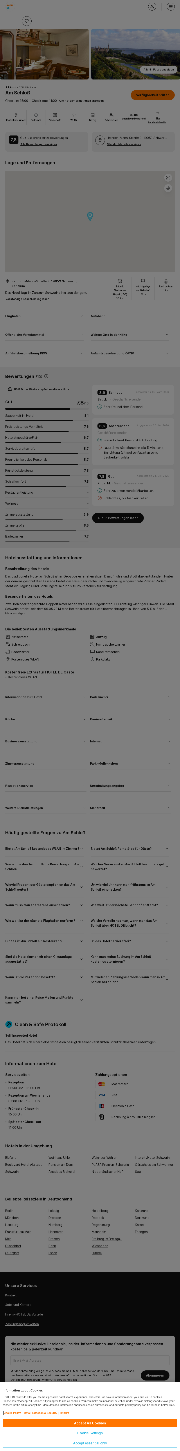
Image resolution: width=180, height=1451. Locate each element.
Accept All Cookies (90, 1423)
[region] (90, 1416)
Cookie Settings (90, 1433)
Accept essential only (90, 1443)
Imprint (64, 1413)
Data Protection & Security (40, 1413)
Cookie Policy (12, 1413)
